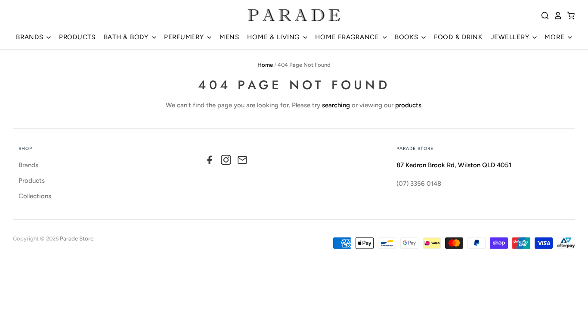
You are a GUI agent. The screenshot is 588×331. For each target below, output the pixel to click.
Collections (35, 196)
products (408, 105)
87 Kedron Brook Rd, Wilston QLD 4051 (453, 165)
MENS (229, 37)
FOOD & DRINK (458, 37)
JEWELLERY (511, 37)
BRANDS (30, 37)
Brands (28, 165)
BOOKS (408, 37)
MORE (555, 37)
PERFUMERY (185, 37)
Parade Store (76, 238)
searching (336, 105)
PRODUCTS (77, 37)
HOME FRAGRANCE (348, 37)
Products (32, 180)
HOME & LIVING (274, 37)
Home (265, 65)
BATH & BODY (127, 37)
